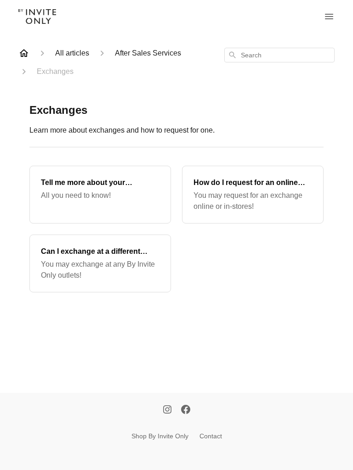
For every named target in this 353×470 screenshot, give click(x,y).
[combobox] (279, 55)
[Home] (23, 53)
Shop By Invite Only (159, 436)
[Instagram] (167, 410)
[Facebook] (185, 410)
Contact (210, 436)
